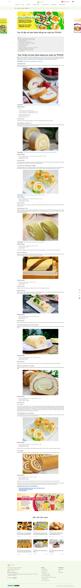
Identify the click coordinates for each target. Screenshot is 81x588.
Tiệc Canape (44, 572)
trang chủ (17, 4)
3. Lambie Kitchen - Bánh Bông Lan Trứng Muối (26, 43)
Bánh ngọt (27, 8)
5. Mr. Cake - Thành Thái (22, 45)
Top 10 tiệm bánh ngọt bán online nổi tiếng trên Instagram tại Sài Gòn (40, 533)
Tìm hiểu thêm (62, 4)
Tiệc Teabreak (44, 569)
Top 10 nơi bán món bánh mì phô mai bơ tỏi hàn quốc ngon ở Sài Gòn (24, 551)
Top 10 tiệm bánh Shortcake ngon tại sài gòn (56, 551)
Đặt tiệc (28, 4)
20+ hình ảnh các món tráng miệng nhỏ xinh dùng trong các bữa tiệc (24, 533)
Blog (59, 570)
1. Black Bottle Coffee (22, 40)
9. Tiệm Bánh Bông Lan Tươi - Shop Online (25, 49)
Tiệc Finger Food (45, 570)
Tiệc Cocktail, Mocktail (46, 575)
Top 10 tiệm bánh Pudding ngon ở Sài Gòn (40, 551)
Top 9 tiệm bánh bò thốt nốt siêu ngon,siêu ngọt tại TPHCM (56, 533)
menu (23, 4)
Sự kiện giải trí (45, 4)
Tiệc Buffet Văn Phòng (46, 574)
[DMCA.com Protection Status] (15, 585)
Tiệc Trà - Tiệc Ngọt (45, 580)
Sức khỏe (18, 8)
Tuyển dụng (61, 572)
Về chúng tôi (61, 569)
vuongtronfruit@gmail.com (13, 572)
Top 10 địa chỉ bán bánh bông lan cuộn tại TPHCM (26, 38)
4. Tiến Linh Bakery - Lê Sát (23, 44)
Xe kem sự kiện (44, 578)
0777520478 (12, 571)
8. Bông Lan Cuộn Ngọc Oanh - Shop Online (26, 48)
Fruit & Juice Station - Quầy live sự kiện (49, 577)
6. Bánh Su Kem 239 (22, 46)
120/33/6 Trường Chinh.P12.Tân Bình (15, 567)
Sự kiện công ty (36, 4)
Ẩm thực (22, 8)
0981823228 (16, 569)
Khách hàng (53, 4)
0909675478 (10, 569)
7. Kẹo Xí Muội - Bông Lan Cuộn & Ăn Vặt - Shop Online (28, 47)
